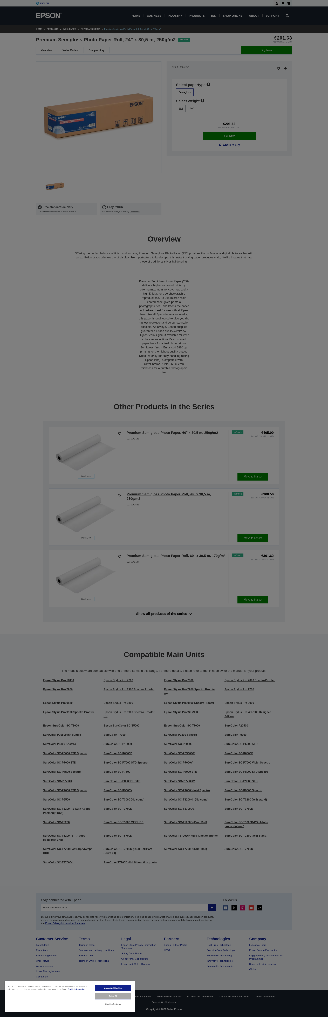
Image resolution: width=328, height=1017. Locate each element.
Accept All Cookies (113, 988)
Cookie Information (76, 989)
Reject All (113, 996)
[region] (70, 996)
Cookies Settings (113, 1004)
